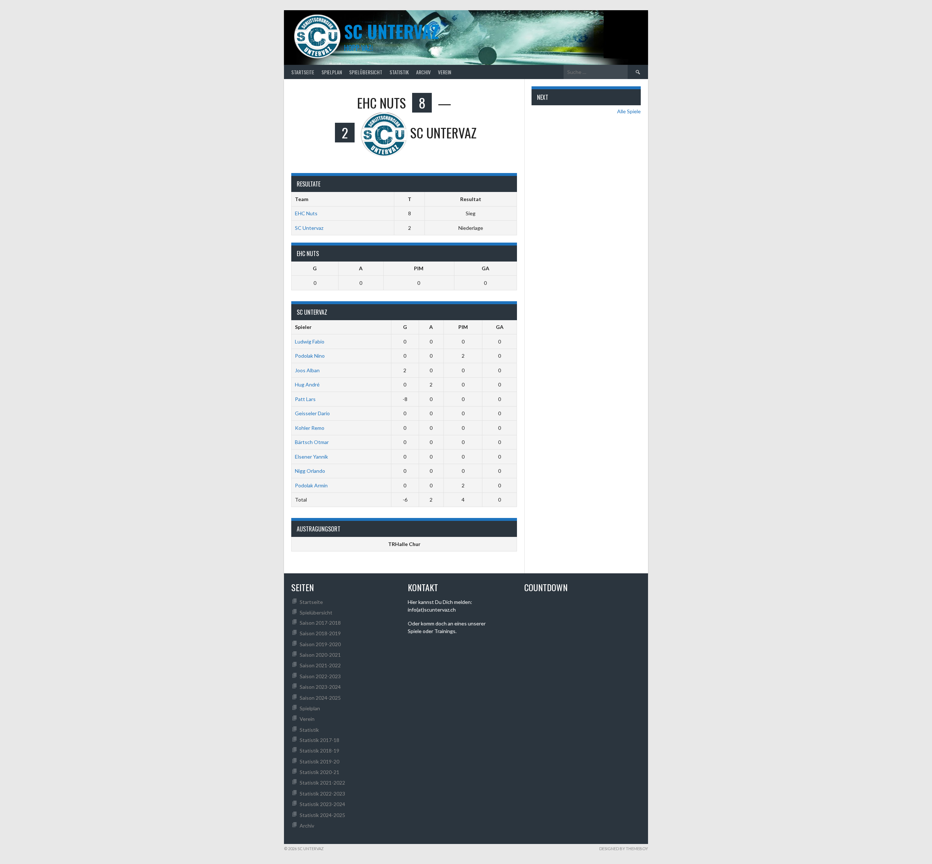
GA (485, 268)
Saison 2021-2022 (320, 665)
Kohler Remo (309, 428)
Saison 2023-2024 (320, 687)
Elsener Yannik (311, 456)
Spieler (303, 327)
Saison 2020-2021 (320, 655)
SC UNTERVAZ (391, 31)
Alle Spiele (629, 111)
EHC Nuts (306, 213)
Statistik (399, 72)
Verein (444, 72)
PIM (418, 268)
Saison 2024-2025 (320, 698)
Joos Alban (307, 370)
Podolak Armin (311, 485)
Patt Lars (305, 399)
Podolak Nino (310, 356)
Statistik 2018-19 (319, 750)
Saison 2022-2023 (320, 676)
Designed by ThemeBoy (623, 848)
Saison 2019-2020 (320, 644)
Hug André (307, 384)
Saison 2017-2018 (320, 623)
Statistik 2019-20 (319, 761)
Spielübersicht (365, 72)
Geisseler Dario (312, 413)
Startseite (302, 72)
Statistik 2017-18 (319, 740)
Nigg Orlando (310, 471)
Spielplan (331, 72)
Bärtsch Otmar (312, 442)
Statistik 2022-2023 (322, 793)
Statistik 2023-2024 (322, 804)
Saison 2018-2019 (320, 633)
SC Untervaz (309, 228)
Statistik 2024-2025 (322, 815)
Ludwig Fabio (309, 341)
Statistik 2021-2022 (322, 782)
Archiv (423, 72)
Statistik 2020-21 (319, 772)
